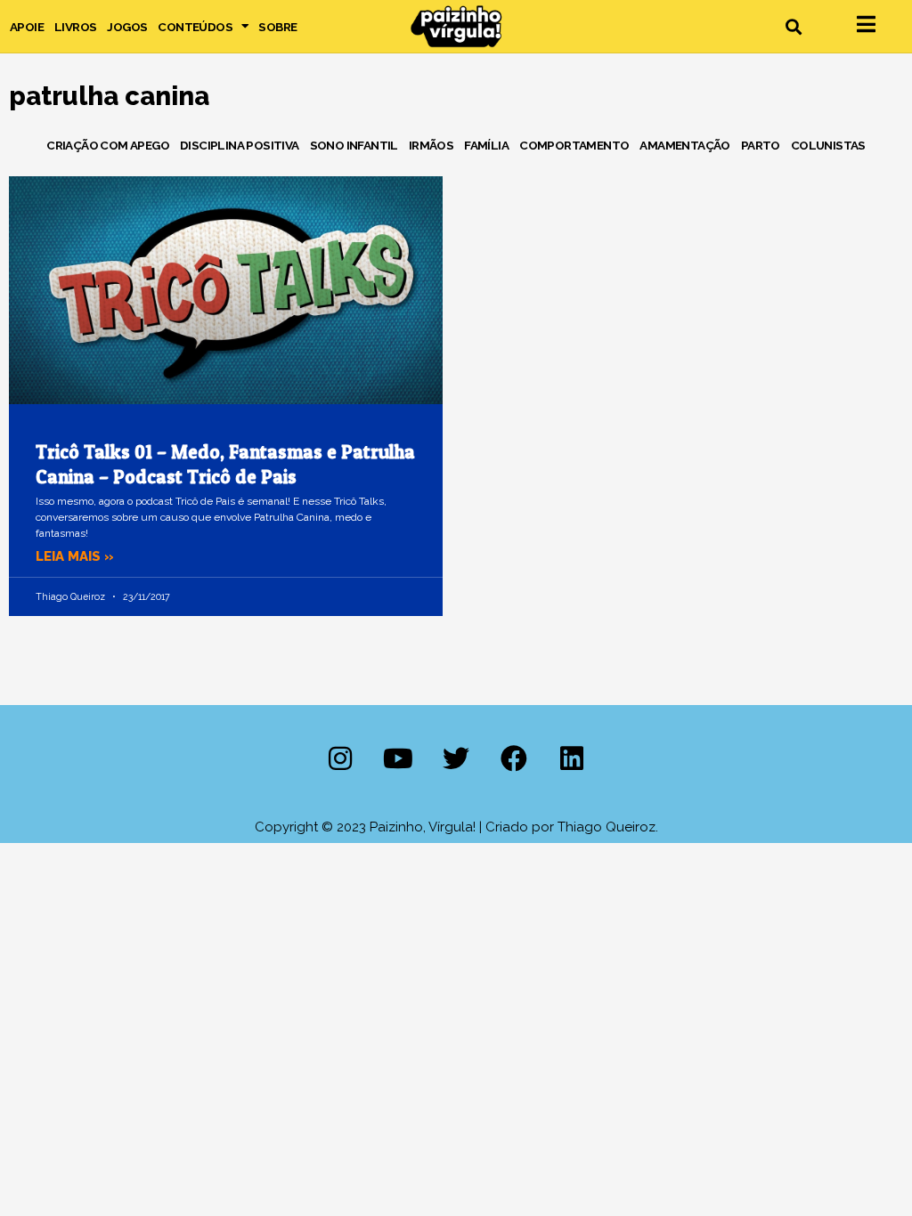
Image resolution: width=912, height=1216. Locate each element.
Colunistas (828, 145)
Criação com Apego (107, 145)
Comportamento (574, 145)
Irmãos (431, 145)
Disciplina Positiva (239, 145)
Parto (760, 145)
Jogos (127, 27)
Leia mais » (75, 556)
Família (486, 145)
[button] (793, 26)
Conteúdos (195, 27)
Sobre (277, 27)
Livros (75, 27)
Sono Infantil (354, 145)
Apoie (27, 27)
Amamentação (684, 145)
